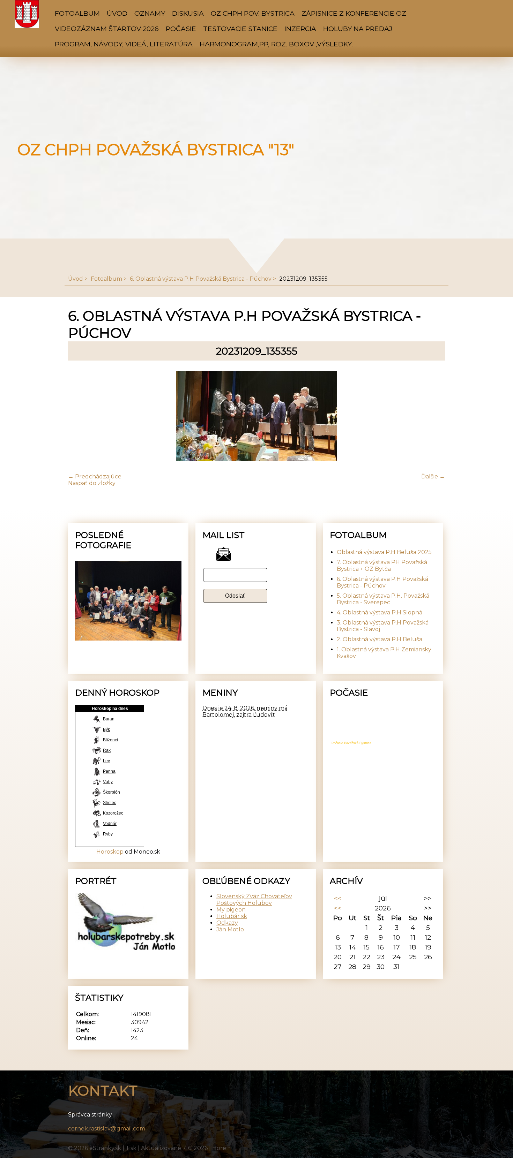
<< (338, 898)
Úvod (117, 13)
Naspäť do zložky (92, 483)
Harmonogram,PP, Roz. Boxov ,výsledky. (276, 44)
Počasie (181, 28)
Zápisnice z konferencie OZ (354, 13)
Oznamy (149, 13)
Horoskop (110, 851)
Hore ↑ (221, 1148)
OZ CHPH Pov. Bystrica (253, 13)
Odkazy (227, 922)
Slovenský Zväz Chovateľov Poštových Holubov (254, 899)
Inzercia (300, 28)
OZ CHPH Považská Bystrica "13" (155, 149)
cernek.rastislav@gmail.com (106, 1128)
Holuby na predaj (357, 28)
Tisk (131, 1148)
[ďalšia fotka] (433, 417)
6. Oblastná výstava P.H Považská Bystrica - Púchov (201, 278)
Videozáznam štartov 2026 (107, 28)
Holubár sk (231, 916)
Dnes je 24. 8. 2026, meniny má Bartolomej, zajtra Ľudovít (245, 711)
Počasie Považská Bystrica (351, 743)
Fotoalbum (77, 13)
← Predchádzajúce (94, 476)
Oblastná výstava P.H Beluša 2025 (384, 552)
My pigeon (231, 909)
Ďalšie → (433, 476)
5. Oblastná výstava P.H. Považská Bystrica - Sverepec (383, 599)
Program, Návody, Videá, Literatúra (124, 44)
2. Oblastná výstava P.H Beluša (379, 639)
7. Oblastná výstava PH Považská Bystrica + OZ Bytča (382, 565)
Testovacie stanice (240, 28)
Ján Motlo (230, 929)
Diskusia (188, 13)
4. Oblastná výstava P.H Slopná (379, 612)
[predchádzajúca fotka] (79, 417)
